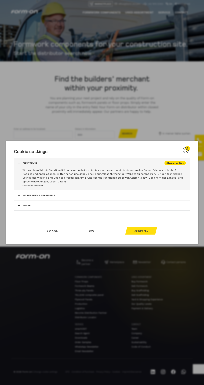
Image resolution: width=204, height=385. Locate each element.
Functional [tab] (30, 163)
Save (91, 231)
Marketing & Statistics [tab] (38, 195)
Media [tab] (26, 205)
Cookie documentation (32, 186)
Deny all (52, 231)
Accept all (141, 231)
